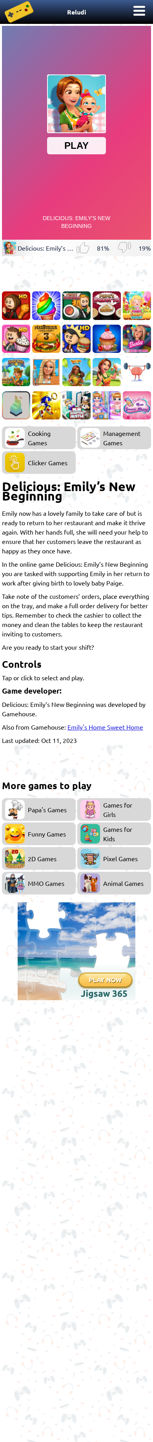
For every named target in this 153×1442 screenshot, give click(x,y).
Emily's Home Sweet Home (105, 727)
